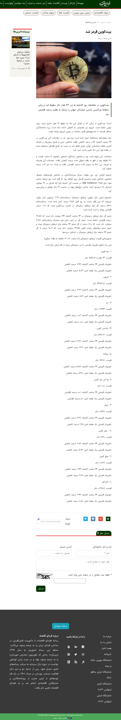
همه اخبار (106, 648)
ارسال (41, 589)
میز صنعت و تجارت (36, 3)
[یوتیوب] (68, 647)
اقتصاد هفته (53, 3)
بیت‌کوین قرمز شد (98, 32)
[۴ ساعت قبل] (21, 42)
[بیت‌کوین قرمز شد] (73, 70)
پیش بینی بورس (81, 13)
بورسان (64, 3)
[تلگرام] (83, 647)
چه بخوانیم (20, 3)
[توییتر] (76, 655)
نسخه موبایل (60, 626)
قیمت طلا (64, 13)
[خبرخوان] (76, 662)
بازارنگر (72, 3)
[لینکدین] (76, 647)
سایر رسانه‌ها (91, 22)
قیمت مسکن (31, 13)
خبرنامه (107, 654)
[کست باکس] (83, 662)
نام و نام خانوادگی (102, 547)
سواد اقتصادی (101, 13)
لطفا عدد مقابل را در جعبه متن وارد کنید (89, 575)
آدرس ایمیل (66, 547)
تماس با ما (105, 642)
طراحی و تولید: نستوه (60, 718)
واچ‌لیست (9, 3)
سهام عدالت (48, 13)
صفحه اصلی (106, 22)
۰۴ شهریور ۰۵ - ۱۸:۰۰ (19, 68)
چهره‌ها (80, 3)
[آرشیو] (68, 662)
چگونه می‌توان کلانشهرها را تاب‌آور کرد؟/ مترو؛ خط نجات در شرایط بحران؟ (21, 58)
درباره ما (107, 636)
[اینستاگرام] (83, 655)
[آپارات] (68, 655)
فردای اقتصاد (100, 4)
